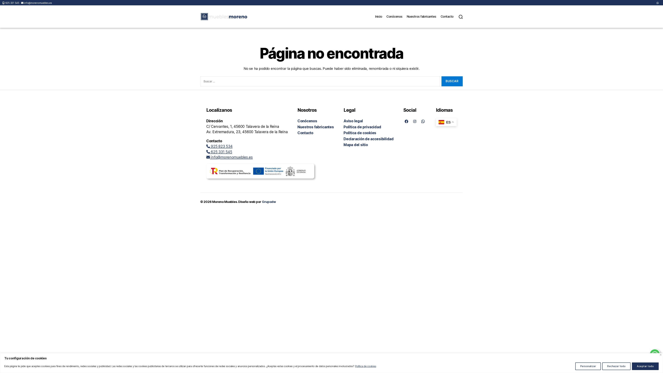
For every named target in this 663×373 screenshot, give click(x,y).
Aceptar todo (645, 366)
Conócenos (394, 16)
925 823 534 (221, 146)
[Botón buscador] (461, 16)
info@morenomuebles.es (38, 2)
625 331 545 (12, 2)
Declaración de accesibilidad (368, 139)
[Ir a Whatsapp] (658, 2)
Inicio (378, 16)
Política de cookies (365, 366)
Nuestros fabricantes (421, 16)
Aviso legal (353, 121)
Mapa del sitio (356, 145)
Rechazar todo (616, 366)
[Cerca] (660, 355)
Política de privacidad (362, 127)
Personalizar (588, 366)
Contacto (447, 16)
